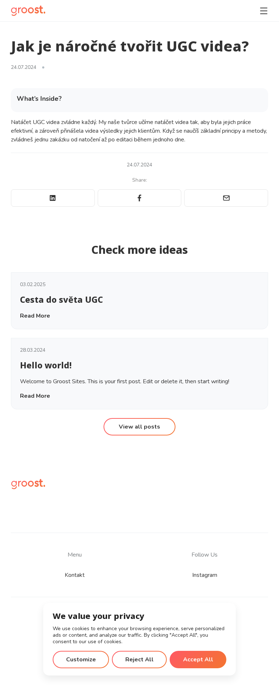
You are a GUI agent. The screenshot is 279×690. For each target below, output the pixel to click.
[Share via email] (226, 198)
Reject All (139, 660)
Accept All (198, 660)
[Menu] (263, 11)
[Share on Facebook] (140, 198)
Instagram (204, 575)
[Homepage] (28, 10)
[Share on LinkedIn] (53, 198)
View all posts (139, 427)
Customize (81, 660)
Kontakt (75, 575)
